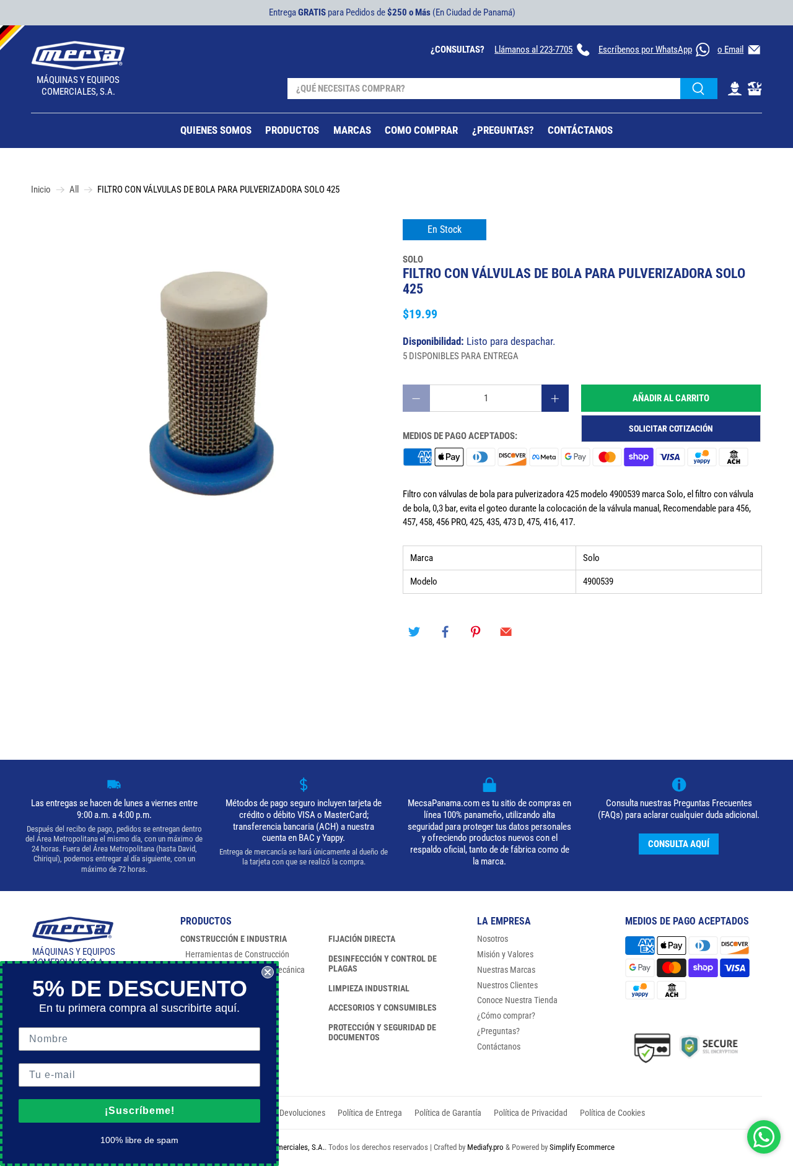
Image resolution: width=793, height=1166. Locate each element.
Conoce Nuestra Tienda (517, 1000)
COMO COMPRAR (421, 130)
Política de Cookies (612, 1113)
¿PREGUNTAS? (503, 130)
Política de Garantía (447, 1113)
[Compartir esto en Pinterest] (476, 632)
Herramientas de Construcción (237, 954)
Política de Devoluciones (283, 1113)
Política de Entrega (370, 1113)
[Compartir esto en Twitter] (414, 632)
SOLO (413, 259)
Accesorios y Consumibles (382, 1007)
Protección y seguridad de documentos (382, 1032)
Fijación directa (361, 939)
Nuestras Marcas (506, 970)
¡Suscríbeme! (140, 1110)
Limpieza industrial (369, 988)
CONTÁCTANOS (580, 130)
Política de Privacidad (530, 1113)
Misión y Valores (505, 954)
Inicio (41, 189)
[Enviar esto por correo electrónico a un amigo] (506, 632)
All (74, 189)
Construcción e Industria (233, 939)
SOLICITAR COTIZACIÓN (671, 428)
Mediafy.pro (485, 1147)
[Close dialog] (267, 972)
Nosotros (492, 939)
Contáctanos (498, 1046)
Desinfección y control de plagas (382, 963)
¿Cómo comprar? (506, 1015)
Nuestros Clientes (507, 985)
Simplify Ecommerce (582, 1147)
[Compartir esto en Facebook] (445, 632)
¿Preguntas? (498, 1031)
